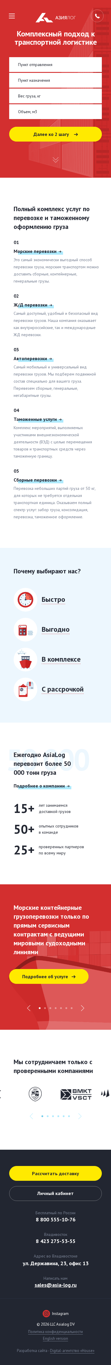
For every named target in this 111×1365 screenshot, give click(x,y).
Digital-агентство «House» (72, 1350)
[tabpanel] (55, 957)
